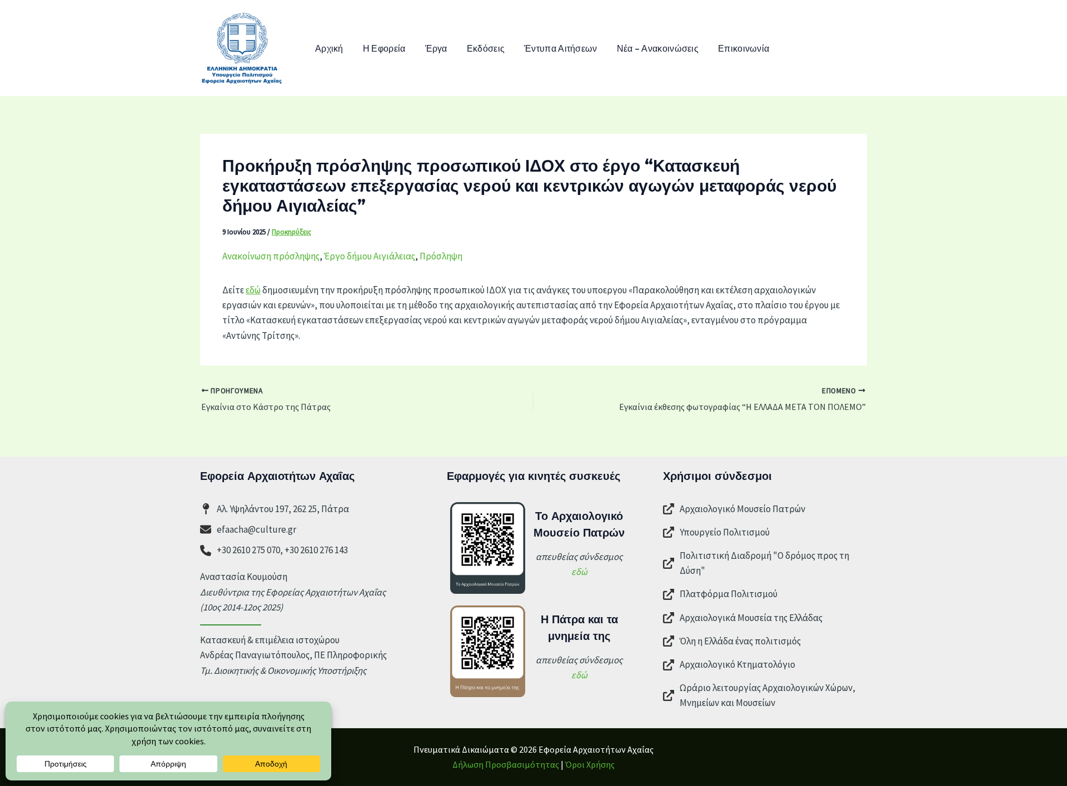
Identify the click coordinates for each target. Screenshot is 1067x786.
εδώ (253, 290)
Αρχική (329, 48)
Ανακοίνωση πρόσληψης (271, 256)
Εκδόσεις (486, 48)
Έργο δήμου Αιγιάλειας (369, 256)
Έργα (436, 48)
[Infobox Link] (765, 510)
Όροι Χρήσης (590, 764)
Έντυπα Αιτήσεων (560, 48)
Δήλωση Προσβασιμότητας (505, 764)
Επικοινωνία (743, 48)
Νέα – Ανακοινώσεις (658, 48)
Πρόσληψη (441, 256)
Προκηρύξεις (291, 232)
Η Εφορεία (384, 48)
